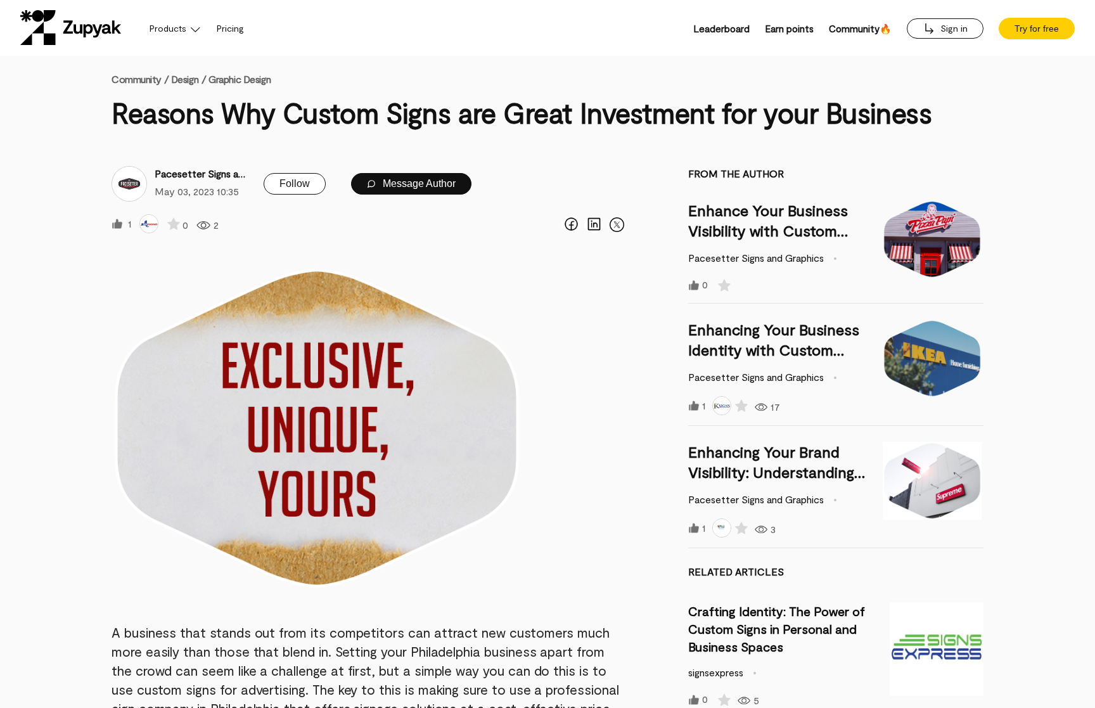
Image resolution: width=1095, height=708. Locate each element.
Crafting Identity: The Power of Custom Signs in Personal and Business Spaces (776, 628)
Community (140, 79)
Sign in (953, 28)
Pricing (230, 28)
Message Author (418, 183)
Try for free (1037, 28)
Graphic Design (239, 79)
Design (184, 79)
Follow (294, 183)
